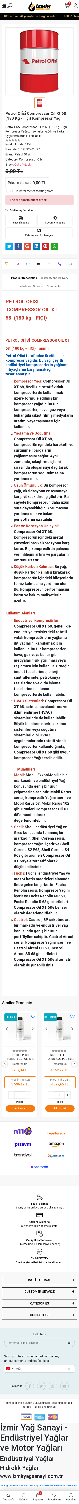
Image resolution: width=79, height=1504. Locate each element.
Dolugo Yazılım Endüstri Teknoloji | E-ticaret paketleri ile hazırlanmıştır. (39, 1485)
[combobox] (9, 1369)
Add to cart (20, 1108)
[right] (74, 1064)
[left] (4, 1064)
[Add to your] (39, 264)
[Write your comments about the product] (29, 264)
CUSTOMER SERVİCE (39, 1292)
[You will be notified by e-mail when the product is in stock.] (50, 264)
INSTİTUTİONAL (39, 1280)
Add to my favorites (21, 210)
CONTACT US (39, 1315)
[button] (7, 1028)
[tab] (24, 278)
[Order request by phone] (60, 264)
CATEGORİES (39, 1303)
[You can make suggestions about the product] (71, 264)
